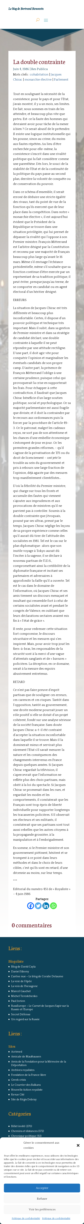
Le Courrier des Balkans (26, 1084)
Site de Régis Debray (24, 1099)
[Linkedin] (45, 905)
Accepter (42, 1188)
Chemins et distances (24, 1131)
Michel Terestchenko (24, 996)
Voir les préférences (42, 1209)
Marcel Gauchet (21, 991)
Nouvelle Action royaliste (27, 1089)
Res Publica (39, 69)
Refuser (42, 1198)
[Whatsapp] (53, 905)
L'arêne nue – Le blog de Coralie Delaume (37, 976)
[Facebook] (30, 905)
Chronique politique (23, 1136)
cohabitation (39, 74)
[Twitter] (38, 905)
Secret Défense (20, 1014)
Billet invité (18, 1126)
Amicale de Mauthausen (26, 1056)
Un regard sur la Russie (25, 1019)
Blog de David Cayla (23, 966)
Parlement (61, 79)
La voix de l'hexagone (24, 986)
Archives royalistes (22, 1070)
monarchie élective (38, 79)
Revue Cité (17, 1094)
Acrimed (16, 1051)
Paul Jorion (18, 1001)
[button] (78, 1145)
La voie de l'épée (21, 981)
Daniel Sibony (20, 971)
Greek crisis (18, 1079)
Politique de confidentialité (26, 1218)
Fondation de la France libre (28, 1075)
